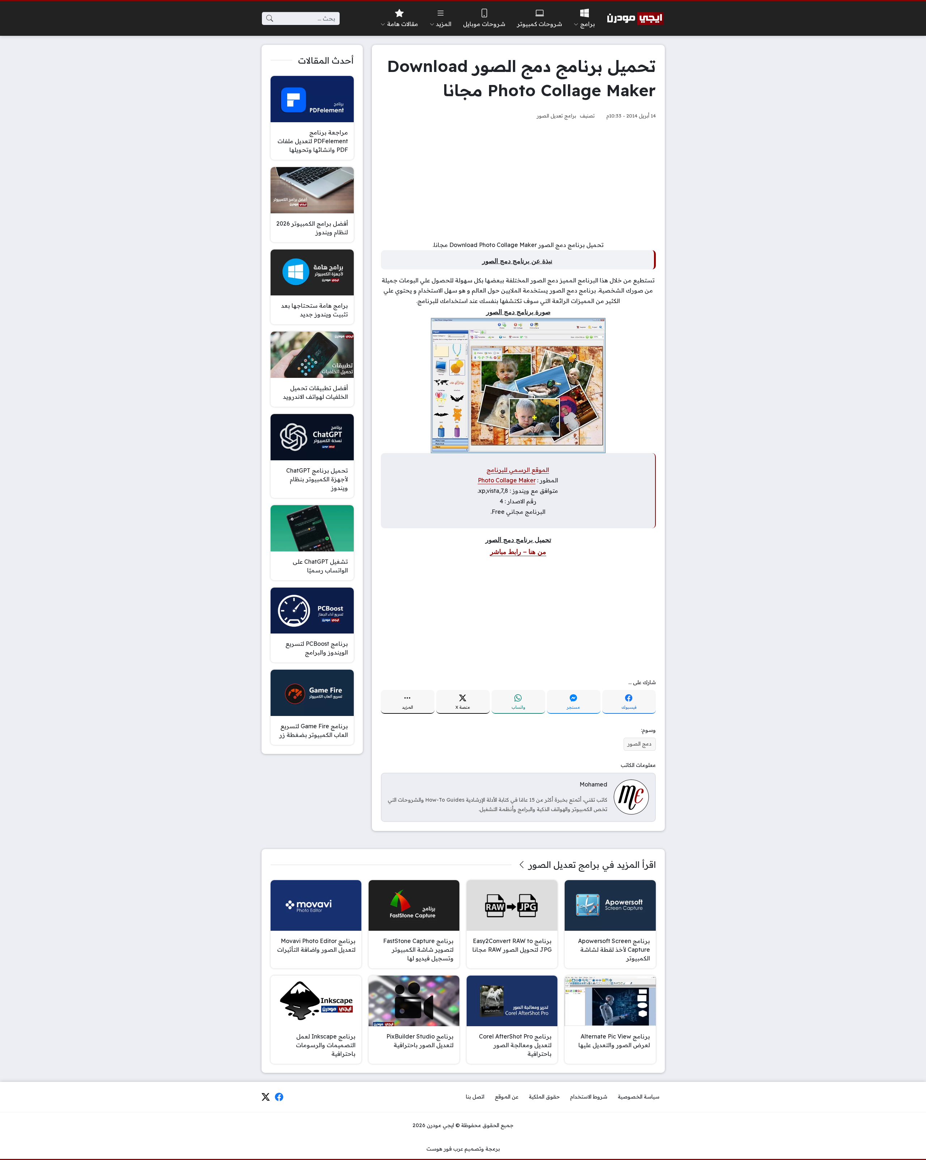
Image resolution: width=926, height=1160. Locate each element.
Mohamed (593, 784)
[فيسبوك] (279, 1097)
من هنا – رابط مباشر (518, 551)
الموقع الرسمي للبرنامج (518, 469)
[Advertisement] (518, 180)
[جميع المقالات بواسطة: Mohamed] (631, 797)
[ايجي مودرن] (635, 18)
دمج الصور (639, 744)
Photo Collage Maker (507, 480)
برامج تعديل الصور (556, 115)
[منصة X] (265, 1097)
